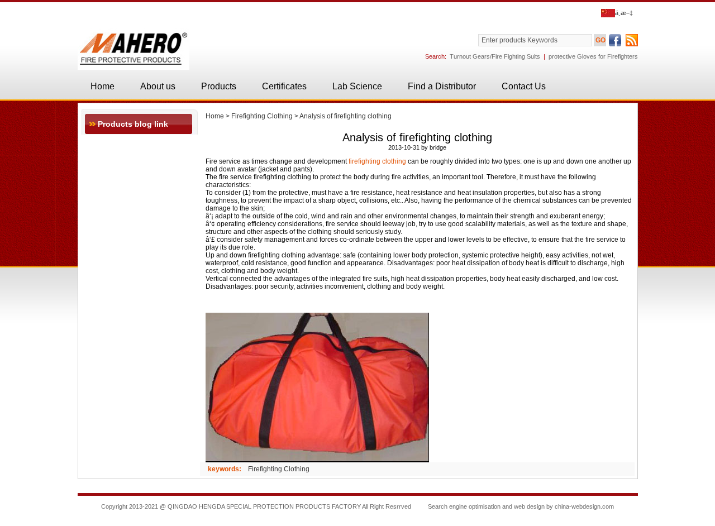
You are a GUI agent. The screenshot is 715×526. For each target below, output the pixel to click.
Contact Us (524, 86)
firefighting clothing (377, 161)
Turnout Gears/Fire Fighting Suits (495, 56)
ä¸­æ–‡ (624, 12)
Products (218, 86)
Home (102, 86)
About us (157, 86)
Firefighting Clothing (262, 116)
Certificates (284, 86)
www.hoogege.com (357, 517)
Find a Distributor (442, 86)
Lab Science (357, 86)
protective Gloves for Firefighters (593, 56)
